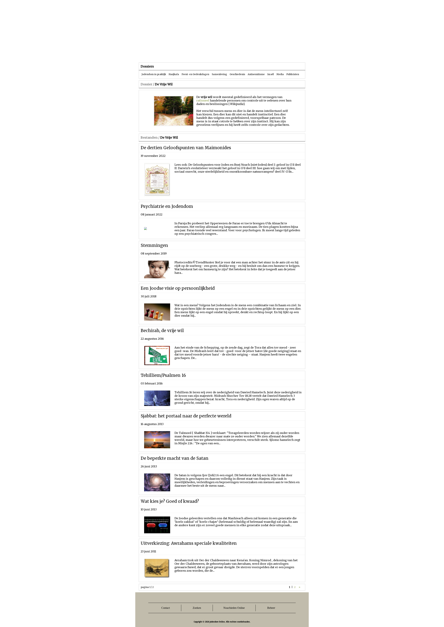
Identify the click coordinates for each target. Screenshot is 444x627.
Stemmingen (154, 245)
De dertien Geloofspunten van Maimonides (186, 147)
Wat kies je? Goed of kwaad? (170, 501)
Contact (165, 607)
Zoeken (197, 607)
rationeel (202, 100)
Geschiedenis (237, 74)
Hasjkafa (174, 74)
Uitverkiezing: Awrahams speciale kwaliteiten (189, 543)
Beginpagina (151, 55)
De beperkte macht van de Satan (174, 458)
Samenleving (219, 74)
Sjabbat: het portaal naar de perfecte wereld (186, 416)
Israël (270, 74)
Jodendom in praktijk (154, 74)
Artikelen (180, 55)
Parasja (224, 55)
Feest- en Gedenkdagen (195, 74)
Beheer (271, 607)
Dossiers (203, 55)
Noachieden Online (234, 607)
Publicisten (292, 74)
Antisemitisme (256, 74)
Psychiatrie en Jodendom (167, 206)
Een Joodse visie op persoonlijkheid (178, 288)
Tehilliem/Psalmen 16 (163, 375)
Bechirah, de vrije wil (162, 330)
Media (280, 74)
